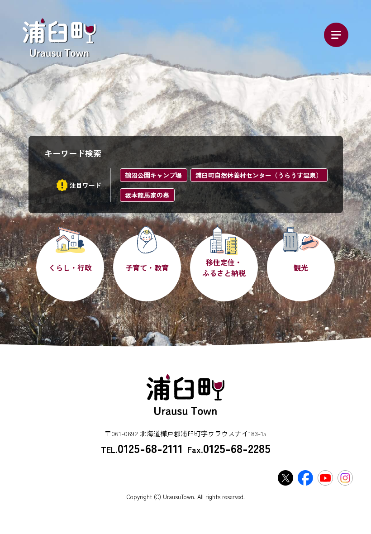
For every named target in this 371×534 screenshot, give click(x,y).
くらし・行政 (70, 267)
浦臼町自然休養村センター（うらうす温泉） (258, 175)
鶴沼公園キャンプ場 (153, 175)
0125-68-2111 (150, 447)
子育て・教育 (147, 267)
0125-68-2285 (237, 447)
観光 (301, 267)
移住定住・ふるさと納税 (224, 267)
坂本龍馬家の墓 (147, 195)
